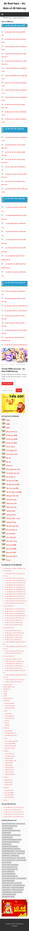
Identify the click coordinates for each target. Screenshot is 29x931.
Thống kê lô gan (11, 499)
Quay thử (6, 787)
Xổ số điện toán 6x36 (13, 469)
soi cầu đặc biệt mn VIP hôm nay (14, 663)
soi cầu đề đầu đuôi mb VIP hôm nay (15, 596)
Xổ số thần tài (10, 477)
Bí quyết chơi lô (7, 684)
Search (19, 390)
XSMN (8, 424)
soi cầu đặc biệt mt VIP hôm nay (13, 635)
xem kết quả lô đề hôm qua (9, 894)
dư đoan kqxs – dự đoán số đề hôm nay (14, 568)
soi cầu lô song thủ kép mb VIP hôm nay (16, 615)
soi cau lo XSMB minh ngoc (8, 873)
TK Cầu (5, 738)
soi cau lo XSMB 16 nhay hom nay (10, 864)
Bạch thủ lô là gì (20, 823)
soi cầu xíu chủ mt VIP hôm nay (13, 653)
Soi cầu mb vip (7, 570)
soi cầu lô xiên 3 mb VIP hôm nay (14, 622)
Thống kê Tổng (11, 522)
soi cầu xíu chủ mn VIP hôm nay (13, 681)
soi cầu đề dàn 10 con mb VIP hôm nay (15, 594)
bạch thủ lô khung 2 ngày (8, 823)
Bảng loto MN (8, 782)
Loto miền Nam (11, 537)
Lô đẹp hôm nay (6, 855)
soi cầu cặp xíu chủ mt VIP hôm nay (14, 633)
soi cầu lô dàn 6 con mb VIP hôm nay (15, 611)
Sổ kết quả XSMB (11, 435)
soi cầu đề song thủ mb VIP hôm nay (15, 598)
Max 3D (8, 458)
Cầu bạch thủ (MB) (12, 481)
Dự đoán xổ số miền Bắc (8, 851)
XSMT (8, 428)
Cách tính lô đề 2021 (7, 828)
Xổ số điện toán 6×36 (11, 735)
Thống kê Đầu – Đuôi (13, 518)
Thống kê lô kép (11, 507)
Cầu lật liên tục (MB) (12, 484)
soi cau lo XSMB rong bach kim (9, 876)
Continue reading (7, 383)
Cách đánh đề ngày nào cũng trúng (11, 835)
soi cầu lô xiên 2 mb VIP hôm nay (14, 620)
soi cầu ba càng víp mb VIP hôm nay (14, 578)
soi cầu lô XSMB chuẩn (8, 883)
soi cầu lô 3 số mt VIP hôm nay (13, 639)
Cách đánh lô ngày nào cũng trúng (11, 830)
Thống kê (9, 465)
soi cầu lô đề (18, 883)
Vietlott (5, 711)
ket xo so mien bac (20, 851)
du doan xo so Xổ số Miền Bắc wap (10, 842)
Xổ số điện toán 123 (12, 473)
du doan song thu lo (7, 837)
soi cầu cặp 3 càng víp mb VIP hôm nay (15, 580)
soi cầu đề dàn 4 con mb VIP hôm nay (15, 587)
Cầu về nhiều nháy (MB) (14, 492)
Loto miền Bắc (10, 533)
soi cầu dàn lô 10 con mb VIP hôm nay (15, 582)
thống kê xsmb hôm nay (17, 889)
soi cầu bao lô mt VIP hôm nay (13, 630)
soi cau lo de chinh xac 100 (9, 858)
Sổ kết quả (6, 700)
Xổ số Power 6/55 (12, 454)
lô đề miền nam (15, 855)
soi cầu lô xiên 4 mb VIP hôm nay (14, 624)
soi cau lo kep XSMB (21, 860)
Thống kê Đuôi (11, 515)
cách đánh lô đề (6, 832)
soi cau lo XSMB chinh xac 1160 (10, 869)
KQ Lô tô (5, 777)
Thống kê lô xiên (11, 503)
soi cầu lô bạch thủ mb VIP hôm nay (14, 603)
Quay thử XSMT (11, 552)
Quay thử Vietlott (11, 556)
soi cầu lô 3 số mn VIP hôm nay (13, 668)
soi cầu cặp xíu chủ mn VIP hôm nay (14, 661)
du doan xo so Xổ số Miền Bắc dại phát (11, 839)
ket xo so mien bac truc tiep (9, 853)
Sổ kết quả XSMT (11, 443)
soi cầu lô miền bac (21, 878)
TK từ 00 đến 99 (11, 530)
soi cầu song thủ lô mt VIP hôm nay (14, 651)
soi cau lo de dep (21, 858)
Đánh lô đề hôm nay (9, 687)
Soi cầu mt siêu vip (8, 627)
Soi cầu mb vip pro (8, 606)
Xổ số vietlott (10, 447)
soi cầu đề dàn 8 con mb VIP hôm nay (15, 591)
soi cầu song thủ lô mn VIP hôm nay (14, 679)
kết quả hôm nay (8, 698)
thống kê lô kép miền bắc (17, 887)
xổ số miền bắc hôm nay (8, 896)
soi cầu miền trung (7, 885)
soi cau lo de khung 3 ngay (8, 860)
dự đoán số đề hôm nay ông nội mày (11, 848)
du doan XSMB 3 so (6, 844)
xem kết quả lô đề (17, 892)
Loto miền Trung (11, 541)
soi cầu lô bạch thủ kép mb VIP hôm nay (16, 601)
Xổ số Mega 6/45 (11, 450)
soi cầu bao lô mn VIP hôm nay (13, 659)
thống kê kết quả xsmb (19, 885)
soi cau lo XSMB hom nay (8, 871)
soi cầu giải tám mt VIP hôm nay (13, 637)
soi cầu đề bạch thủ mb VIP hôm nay (15, 585)
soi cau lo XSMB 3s (6, 862)
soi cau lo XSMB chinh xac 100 (9, 867)
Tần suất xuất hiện (12, 526)
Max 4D (8, 462)
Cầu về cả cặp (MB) (12, 488)
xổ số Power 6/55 (9, 718)
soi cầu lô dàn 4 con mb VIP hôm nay (15, 609)
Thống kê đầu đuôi (12, 496)
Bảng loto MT (8, 780)
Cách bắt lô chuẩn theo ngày (9, 826)
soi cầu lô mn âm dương (8, 880)
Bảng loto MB (8, 784)
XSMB (8, 420)
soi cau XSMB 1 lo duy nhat (8, 878)
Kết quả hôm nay (11, 431)
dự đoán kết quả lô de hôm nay (10, 846)
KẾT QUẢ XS (6, 689)
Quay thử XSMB (11, 545)
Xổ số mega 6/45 (9, 716)
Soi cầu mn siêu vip (8, 656)
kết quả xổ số (20, 853)
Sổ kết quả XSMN (11, 439)
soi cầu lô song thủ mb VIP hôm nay (14, 618)
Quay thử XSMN (11, 549)
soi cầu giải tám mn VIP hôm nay (14, 666)
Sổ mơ (8, 560)
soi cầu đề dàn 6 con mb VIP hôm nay (15, 589)
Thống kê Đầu (10, 511)
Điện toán (6, 728)
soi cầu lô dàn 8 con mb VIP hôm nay (15, 613)
